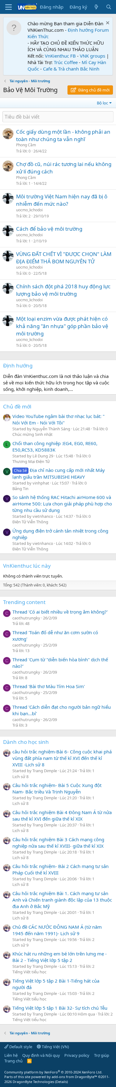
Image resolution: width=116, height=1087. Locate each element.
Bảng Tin (20, 488)
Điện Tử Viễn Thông (30, 522)
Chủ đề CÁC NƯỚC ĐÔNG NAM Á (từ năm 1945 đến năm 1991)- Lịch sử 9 (57, 930)
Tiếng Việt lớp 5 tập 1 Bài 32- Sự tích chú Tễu (59, 1008)
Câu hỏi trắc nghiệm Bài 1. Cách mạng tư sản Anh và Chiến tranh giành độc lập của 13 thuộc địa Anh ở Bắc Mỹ (62, 899)
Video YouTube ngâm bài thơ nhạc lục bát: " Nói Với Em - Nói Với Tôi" (58, 419)
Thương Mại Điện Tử (31, 461)
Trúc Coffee (66, 62)
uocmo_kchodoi (29, 210)
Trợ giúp (101, 1055)
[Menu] (8, 7)
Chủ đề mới (17, 406)
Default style (20, 1046)
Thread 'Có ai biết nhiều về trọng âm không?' (60, 612)
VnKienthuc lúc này (27, 565)
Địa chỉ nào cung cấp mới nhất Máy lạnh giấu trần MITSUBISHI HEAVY (58, 473)
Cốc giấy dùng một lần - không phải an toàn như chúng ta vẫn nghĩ (63, 135)
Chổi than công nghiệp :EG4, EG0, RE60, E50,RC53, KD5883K (54, 446)
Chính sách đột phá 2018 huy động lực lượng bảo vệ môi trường (63, 290)
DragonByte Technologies (33, 1081)
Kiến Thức (38, 36)
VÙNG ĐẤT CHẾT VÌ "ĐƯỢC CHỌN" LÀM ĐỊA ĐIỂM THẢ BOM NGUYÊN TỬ (63, 257)
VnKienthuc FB (60, 56)
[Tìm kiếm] (109, 7)
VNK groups (92, 56)
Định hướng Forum (88, 30)
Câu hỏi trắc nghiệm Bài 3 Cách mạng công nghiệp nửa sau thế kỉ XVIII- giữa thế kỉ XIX (58, 842)
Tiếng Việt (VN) (55, 1046)
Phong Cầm (26, 145)
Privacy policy (76, 1055)
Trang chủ (13, 1061)
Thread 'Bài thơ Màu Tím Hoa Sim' (48, 686)
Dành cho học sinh (26, 741)
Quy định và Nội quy (41, 1055)
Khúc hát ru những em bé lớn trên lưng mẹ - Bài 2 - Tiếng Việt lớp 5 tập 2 (59, 957)
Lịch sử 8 (20, 776)
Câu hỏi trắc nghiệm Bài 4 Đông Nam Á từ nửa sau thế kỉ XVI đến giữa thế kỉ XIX (62, 815)
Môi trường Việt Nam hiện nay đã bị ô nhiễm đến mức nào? (61, 200)
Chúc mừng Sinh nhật (32, 434)
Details (61, 1081)
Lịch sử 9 (20, 945)
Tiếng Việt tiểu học (29, 972)
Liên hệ (11, 1055)
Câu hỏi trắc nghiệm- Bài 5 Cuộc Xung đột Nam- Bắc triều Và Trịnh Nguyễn (56, 788)
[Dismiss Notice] (107, 23)
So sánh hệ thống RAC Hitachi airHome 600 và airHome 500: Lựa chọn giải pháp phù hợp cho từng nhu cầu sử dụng (62, 503)
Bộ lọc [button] (102, 103)
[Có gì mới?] (96, 7)
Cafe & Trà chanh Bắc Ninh (71, 69)
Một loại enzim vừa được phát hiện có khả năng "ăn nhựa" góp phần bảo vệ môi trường (62, 326)
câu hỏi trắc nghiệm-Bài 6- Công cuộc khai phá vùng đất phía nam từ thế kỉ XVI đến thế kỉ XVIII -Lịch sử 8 (62, 758)
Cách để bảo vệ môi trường (49, 228)
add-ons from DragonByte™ (74, 1076)
